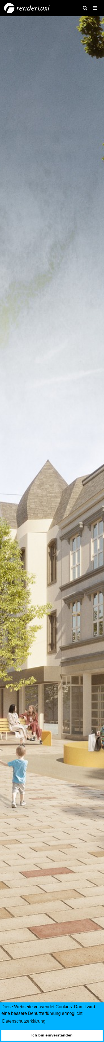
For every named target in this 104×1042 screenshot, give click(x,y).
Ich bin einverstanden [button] (52, 1035)
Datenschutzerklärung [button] (23, 1021)
